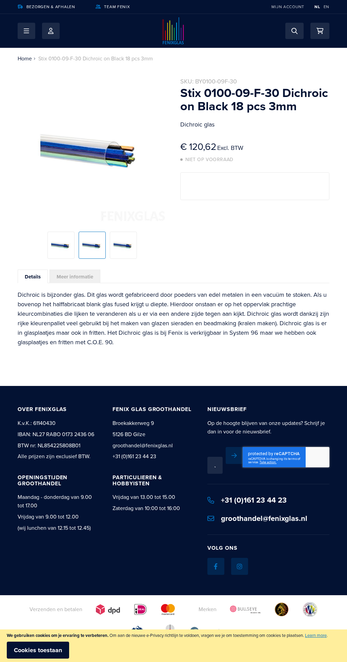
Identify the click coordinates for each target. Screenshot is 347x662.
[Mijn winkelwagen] (319, 31)
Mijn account (287, 7)
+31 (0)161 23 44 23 (254, 500)
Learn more (316, 635)
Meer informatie (75, 276)
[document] (173, 646)
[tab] (33, 276)
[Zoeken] (294, 31)
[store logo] (173, 30)
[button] (26, 31)
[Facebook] (215, 566)
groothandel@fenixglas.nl (264, 518)
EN (326, 7)
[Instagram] (239, 566)
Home (25, 58)
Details (33, 276)
